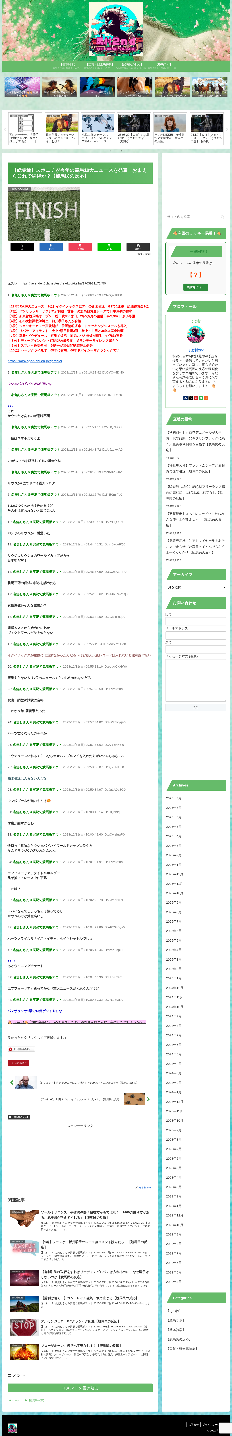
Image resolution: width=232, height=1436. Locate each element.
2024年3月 (174, 1073)
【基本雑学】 (176, 1330)
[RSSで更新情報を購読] (206, 398)
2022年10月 (174, 1225)
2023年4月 (174, 1177)
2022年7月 (174, 1253)
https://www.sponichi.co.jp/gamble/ (35, 361)
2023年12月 (174, 1102)
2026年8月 (174, 798)
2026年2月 (174, 855)
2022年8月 (174, 1244)
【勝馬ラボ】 (176, 1320)
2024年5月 (174, 1054)
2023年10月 (174, 1120)
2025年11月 (174, 883)
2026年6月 (174, 817)
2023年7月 (174, 1149)
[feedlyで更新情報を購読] (201, 398)
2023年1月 (174, 1206)
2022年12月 (174, 1215)
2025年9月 (174, 902)
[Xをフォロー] (190, 398)
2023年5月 (174, 1168)
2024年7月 (174, 1035)
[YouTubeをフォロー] (196, 398)
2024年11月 (174, 997)
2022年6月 (174, 1263)
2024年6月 (174, 1045)
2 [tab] (116, 151)
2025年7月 (174, 921)
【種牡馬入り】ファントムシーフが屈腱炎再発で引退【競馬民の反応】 (195, 468)
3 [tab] (121, 151)
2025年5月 (174, 940)
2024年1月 (174, 1092)
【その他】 (174, 1311)
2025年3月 (174, 959)
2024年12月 (174, 988)
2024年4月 (174, 1064)
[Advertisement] (80, 266)
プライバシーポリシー (215, 1424)
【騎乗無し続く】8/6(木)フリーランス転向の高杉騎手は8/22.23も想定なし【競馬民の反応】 (195, 492)
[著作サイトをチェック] (185, 398)
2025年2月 (174, 969)
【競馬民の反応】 (20, 1117)
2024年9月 (174, 1016)
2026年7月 (174, 807)
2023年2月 (174, 1196)
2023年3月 (174, 1187)
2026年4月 (174, 836)
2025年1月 (174, 978)
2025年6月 (174, 931)
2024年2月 (174, 1083)
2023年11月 (174, 1111)
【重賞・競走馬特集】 (182, 1349)
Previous (5, 129)
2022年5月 (174, 1272)
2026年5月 (174, 826)
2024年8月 (174, 1026)
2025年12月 (174, 874)
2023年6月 (174, 1158)
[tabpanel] (25, 128)
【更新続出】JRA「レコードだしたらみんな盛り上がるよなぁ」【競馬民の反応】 (195, 519)
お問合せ (193, 1424)
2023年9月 (174, 1130)
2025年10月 (174, 893)
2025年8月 (174, 912)
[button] (138, 247)
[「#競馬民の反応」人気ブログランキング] (21, 1051)
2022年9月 (174, 1234)
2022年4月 (174, 1282)
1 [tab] (110, 151)
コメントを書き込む (80, 1388)
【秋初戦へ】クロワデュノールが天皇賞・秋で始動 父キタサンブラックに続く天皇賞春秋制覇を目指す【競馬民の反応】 (195, 441)
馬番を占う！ (195, 287)
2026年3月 (174, 845)
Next (227, 129)
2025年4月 (174, 950)
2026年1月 (174, 864)
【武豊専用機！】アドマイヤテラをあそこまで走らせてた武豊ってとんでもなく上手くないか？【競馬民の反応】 (195, 546)
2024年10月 (174, 1007)
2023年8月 (174, 1139)
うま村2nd (195, 350)
